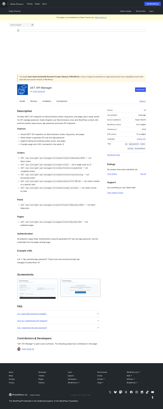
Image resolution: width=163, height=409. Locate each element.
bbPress (131, 379)
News (11, 376)
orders (142, 144)
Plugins (41, 379)
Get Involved (102, 372)
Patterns (41, 383)
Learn (70, 372)
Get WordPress (152, 4)
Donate (101, 379)
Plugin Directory (15, 11)
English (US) (141, 139)
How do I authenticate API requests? (32, 321)
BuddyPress (132, 383)
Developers (72, 379)
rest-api (130, 148)
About (11, 372)
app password (134, 144)
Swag (100, 383)
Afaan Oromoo (35, 395)
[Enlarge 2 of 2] (98, 281)
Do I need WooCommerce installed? (32, 314)
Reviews (33, 101)
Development (61, 101)
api (126, 144)
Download (140, 90)
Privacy (11, 383)
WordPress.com (133, 372)
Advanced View (113, 155)
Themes (41, 376)
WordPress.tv (74, 383)
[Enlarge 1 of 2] (55, 281)
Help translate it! (101, 17)
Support (142, 101)
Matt (129, 376)
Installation (46, 101)
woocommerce (140, 148)
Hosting (12, 379)
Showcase (42, 372)
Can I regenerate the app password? (32, 328)
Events (99, 376)
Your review (112, 174)
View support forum (115, 193)
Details (22, 101)
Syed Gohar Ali (39, 91)
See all (143, 174)
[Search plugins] (32, 25)
